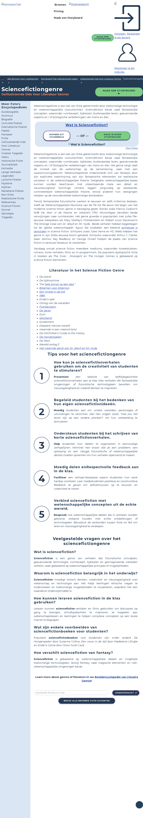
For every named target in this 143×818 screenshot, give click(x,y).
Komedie (7, 168)
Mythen (6, 187)
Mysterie (6, 183)
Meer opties (132, 148)
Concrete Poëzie (11, 123)
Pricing (59, 11)
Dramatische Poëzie (14, 127)
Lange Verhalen (11, 172)
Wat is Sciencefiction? (86, 125)
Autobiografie (9, 111)
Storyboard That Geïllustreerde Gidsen (59, 79)
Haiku (5, 157)
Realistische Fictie (12, 198)
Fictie (4, 138)
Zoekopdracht (124, 693)
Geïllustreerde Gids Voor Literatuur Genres (100, 79)
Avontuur (7, 115)
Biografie (7, 119)
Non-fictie (7, 194)
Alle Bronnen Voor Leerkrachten (23, 79)
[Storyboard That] (11, 4)
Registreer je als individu (124, 70)
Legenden (7, 175)
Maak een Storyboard (68, 17)
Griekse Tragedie (12, 153)
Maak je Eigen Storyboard (112, 135)
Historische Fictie (12, 160)
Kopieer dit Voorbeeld (56, 135)
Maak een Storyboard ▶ (119, 92)
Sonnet (5, 209)
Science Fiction (10, 206)
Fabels (5, 130)
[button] (80, 4)
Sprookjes (7, 213)
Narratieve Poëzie (12, 190)
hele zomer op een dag (59, 284)
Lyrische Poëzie (11, 179)
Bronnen (60, 4)
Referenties (8, 202)
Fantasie (6, 134)
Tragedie (7, 217)
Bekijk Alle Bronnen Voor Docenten (87, 701)
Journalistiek (9, 164)
